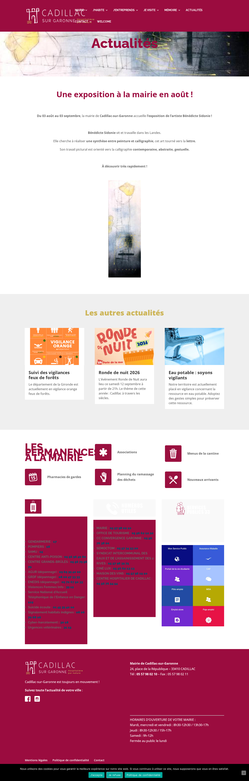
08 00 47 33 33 (69, 577)
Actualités (194, 10)
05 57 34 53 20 (127, 548)
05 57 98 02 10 (120, 528)
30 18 (64, 622)
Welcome (104, 21)
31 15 (67, 627)
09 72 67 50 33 (72, 582)
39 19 (70, 587)
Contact (81, 21)
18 (48, 547)
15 (41, 552)
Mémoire (170, 10)
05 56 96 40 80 (75, 557)
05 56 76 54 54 (107, 583)
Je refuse (115, 775)
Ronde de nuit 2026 (119, 372)
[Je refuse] (243, 773)
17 (55, 541)
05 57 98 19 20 (136, 573)
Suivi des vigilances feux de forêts (49, 374)
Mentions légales (36, 760)
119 (30, 602)
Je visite (149, 10)
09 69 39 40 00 (70, 572)
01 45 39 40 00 (63, 607)
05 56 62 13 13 (123, 568)
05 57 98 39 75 (118, 563)
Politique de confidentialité (71, 760)
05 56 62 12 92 (142, 533)
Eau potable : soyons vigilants (190, 374)
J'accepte (96, 775)
